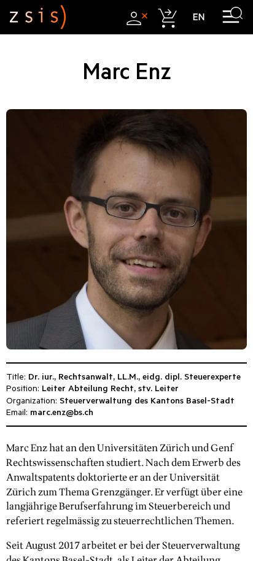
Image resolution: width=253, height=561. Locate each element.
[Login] (135, 17)
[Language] (198, 17)
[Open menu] (232, 17)
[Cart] (166, 17)
